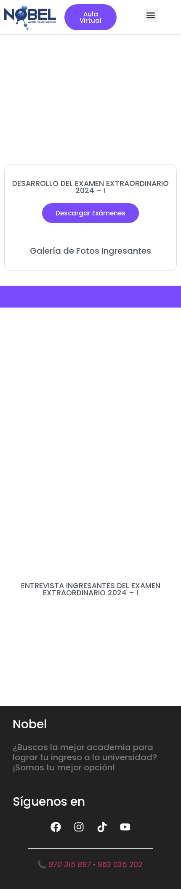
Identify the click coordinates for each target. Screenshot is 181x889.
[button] (151, 15)
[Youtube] (125, 826)
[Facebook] (56, 826)
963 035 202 (120, 865)
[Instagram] (79, 826)
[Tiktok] (102, 826)
